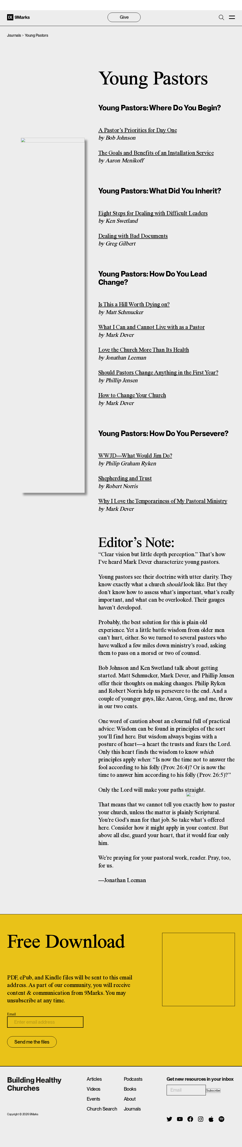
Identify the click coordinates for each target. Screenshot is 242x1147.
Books (130, 1089)
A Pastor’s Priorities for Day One (137, 130)
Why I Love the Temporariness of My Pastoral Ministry (162, 501)
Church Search (102, 1109)
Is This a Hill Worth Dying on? (134, 305)
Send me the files (31, 1042)
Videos (93, 1089)
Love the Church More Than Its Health (143, 350)
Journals (14, 35)
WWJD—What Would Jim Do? (135, 456)
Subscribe (213, 1090)
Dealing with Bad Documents (133, 236)
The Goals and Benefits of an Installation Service (156, 153)
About (130, 1099)
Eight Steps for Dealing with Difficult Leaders (153, 214)
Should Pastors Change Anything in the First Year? (158, 373)
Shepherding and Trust (125, 479)
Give (124, 17)
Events (93, 1099)
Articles (94, 1079)
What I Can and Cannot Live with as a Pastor (151, 327)
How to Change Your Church (132, 396)
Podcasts (133, 1079)
